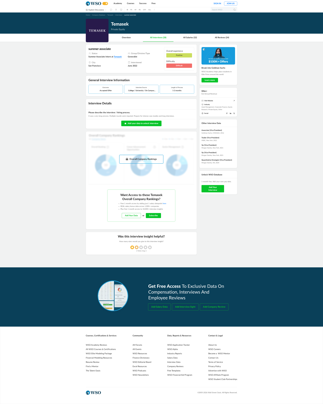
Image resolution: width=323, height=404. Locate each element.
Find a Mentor (92, 366)
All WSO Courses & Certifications (101, 349)
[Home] (93, 3)
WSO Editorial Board (142, 362)
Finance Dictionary (141, 358)
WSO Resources (140, 354)
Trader (203, 138)
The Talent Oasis (93, 371)
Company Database (98, 15)
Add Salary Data (159, 307)
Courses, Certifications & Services (101, 336)
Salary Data (172, 358)
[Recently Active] (111, 10)
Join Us (231, 4)
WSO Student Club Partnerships (222, 379)
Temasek (110, 15)
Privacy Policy (214, 366)
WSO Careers (214, 349)
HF (135, 9)
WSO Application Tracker (178, 345)
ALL (149, 9)
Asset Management (207, 107)
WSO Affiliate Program (218, 375)
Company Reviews (175, 366)
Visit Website (208, 100)
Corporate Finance (221, 107)
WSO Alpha (172, 349)
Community (138, 336)
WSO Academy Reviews (96, 345)
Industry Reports (174, 354)
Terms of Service (215, 362)
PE (131, 9)
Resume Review (92, 362)
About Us (212, 345)
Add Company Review (214, 307)
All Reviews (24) (222, 38)
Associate (205, 130)
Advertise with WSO (217, 371)
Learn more (210, 80)
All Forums (137, 345)
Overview (126, 38)
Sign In (217, 4)
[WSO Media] (121, 10)
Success (142, 3)
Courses (130, 3)
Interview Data (173, 362)
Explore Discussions (96, 10)
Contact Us (213, 358)
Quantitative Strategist (210, 160)
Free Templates (173, 371)
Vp (202, 145)
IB (127, 9)
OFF (144, 9)
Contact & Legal (215, 336)
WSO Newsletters (141, 375)
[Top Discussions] (116, 10)
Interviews (118, 15)
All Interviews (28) (158, 38)
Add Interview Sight (185, 307)
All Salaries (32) (190, 38)
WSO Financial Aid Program (179, 375)
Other (220, 109)
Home (88, 15)
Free (154, 3)
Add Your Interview (212, 188)
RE (140, 9)
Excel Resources (140, 366)
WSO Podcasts (139, 371)
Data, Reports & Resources (179, 336)
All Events (137, 349)
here (164, 203)
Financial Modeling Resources (99, 358)
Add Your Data (131, 216)
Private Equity (213, 109)
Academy (118, 3)
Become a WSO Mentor (219, 354)
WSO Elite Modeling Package (99, 354)
